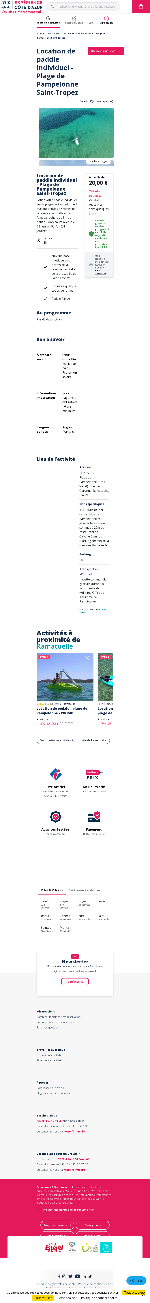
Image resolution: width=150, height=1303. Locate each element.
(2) (51, 703)
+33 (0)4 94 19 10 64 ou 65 (73, 1159)
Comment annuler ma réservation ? (57, 1022)
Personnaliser (67, 1298)
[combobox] (83, 6)
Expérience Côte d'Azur (50, 1088)
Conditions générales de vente (56, 1284)
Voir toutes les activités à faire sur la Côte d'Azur (68, 1209)
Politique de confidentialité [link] (99, 1298)
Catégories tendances (84, 890)
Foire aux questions (48, 1027)
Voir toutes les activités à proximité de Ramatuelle (73, 740)
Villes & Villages (52, 890)
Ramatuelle (53, 33)
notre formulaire (74, 1131)
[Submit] (54, 6)
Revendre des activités (50, 1060)
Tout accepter (133, 1293)
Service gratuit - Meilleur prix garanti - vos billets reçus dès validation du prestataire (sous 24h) (102, 234)
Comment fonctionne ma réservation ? (59, 1017)
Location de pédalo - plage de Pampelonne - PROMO (62, 710)
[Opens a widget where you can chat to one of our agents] (136, 1281)
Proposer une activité (49, 1055)
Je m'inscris (75, 982)
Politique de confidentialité (94, 1284)
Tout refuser (43, 1298)
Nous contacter (100, 272)
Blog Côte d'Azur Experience (53, 1093)
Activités (41, 33)
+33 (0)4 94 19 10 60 (49, 1121)
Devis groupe (93, 1225)
